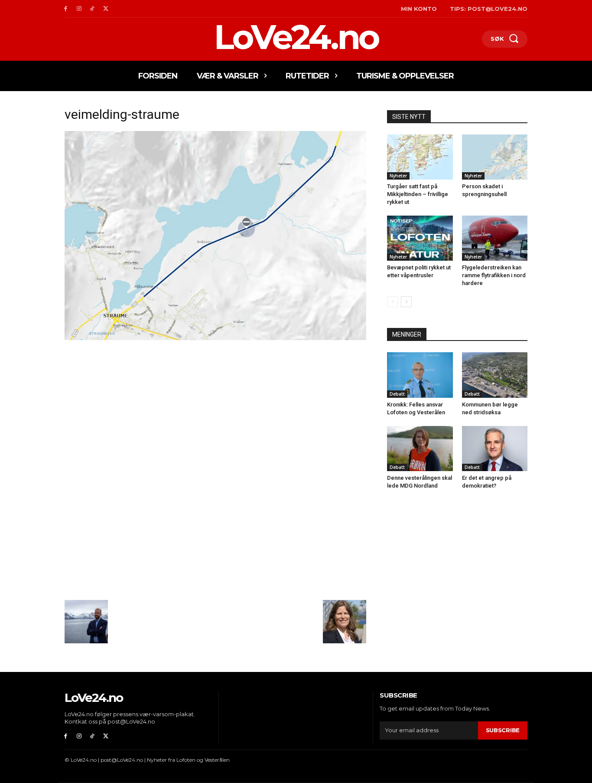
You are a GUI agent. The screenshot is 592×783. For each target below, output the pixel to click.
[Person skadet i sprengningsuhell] (495, 157)
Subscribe (503, 730)
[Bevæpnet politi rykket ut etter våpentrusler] (420, 238)
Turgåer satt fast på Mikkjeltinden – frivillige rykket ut (417, 194)
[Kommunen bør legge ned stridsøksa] (495, 374)
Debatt (397, 394)
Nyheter (398, 176)
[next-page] (406, 301)
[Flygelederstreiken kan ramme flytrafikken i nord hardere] (495, 238)
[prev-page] (392, 301)
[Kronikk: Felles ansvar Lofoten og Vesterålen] (420, 374)
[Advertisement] (215, 406)
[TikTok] (92, 8)
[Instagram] (79, 8)
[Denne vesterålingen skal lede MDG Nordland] (420, 448)
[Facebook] (65, 8)
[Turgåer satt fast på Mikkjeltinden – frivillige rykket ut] (420, 157)
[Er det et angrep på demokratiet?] (495, 448)
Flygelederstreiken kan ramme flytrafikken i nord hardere (494, 275)
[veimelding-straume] (215, 337)
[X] (105, 8)
